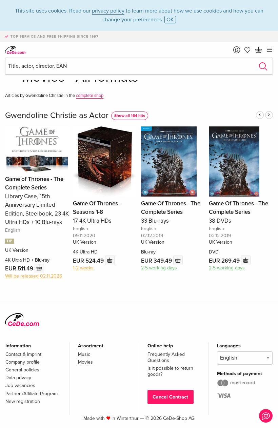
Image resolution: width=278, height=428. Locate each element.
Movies (85, 362)
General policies (22, 370)
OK (170, 19)
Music (84, 354)
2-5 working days (159, 268)
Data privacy (18, 378)
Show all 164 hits (129, 115)
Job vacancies (20, 385)
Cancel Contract (170, 397)
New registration (22, 401)
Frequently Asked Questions (166, 357)
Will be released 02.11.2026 (33, 276)
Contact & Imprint (23, 354)
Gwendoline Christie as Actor (56, 115)
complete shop (89, 95)
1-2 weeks (83, 268)
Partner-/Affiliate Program (31, 393)
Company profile (22, 362)
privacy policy (108, 10)
